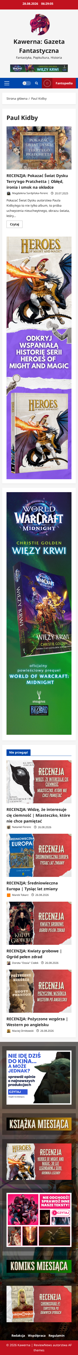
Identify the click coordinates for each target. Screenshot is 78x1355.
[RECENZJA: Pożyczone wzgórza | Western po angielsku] (39, 991)
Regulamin (57, 1335)
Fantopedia (64, 83)
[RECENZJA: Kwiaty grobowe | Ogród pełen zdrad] (39, 923)
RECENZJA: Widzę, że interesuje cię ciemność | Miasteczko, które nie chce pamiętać (38, 815)
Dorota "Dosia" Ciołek (24, 963)
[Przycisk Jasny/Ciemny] (26, 83)
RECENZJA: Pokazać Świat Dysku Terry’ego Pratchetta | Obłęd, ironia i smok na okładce (37, 181)
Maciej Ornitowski (22, 1031)
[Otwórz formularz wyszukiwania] (36, 83)
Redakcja (18, 1335)
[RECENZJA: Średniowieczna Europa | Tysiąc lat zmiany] (39, 855)
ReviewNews (43, 1345)
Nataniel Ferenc (21, 827)
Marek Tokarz (20, 895)
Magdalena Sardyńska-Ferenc (29, 193)
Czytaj (16, 225)
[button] (6, 83)
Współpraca (37, 1335)
